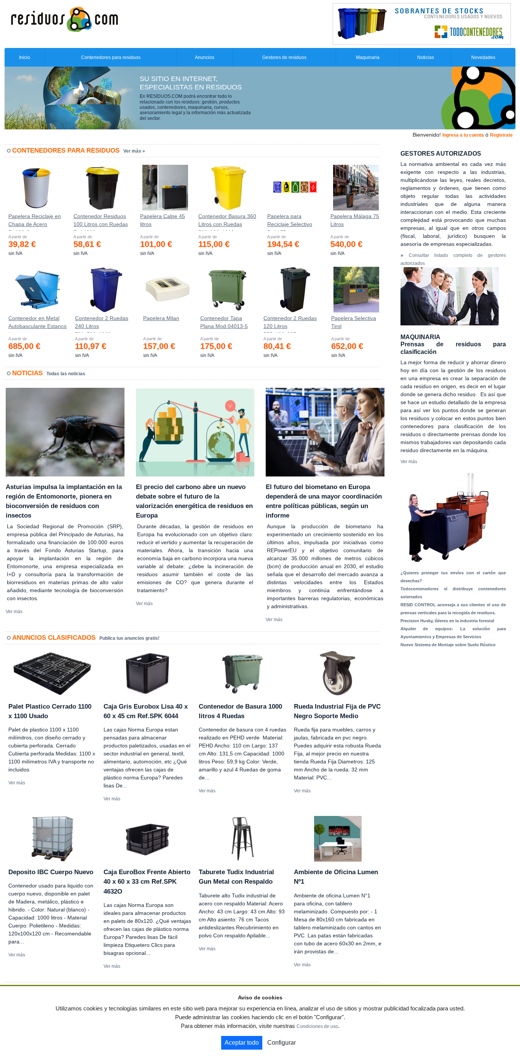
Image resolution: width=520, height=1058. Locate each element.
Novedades (483, 57)
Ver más (14, 611)
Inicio (24, 57)
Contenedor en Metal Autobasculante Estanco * (37, 324)
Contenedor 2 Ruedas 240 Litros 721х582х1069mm (101, 324)
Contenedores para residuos (110, 57)
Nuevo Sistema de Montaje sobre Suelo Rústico (448, 644)
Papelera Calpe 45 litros (162, 220)
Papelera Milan (161, 318)
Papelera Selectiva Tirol (353, 322)
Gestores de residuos (284, 57)
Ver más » (134, 151)
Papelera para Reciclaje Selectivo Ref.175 (289, 222)
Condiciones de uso (317, 1026)
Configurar (281, 1042)
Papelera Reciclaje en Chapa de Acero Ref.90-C (34, 222)
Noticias (425, 57)
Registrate (501, 135)
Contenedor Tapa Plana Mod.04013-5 (224, 322)
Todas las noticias (65, 373)
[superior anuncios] (422, 23)
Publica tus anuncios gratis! (129, 638)
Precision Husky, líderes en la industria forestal (447, 620)
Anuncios (204, 57)
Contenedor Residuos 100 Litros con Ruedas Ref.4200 (100, 222)
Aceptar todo (242, 1042)
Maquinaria (368, 57)
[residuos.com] (64, 18)
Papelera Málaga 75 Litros (354, 220)
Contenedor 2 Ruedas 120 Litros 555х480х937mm (290, 324)
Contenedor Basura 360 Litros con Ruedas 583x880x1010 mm (227, 222)
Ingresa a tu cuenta (463, 135)
